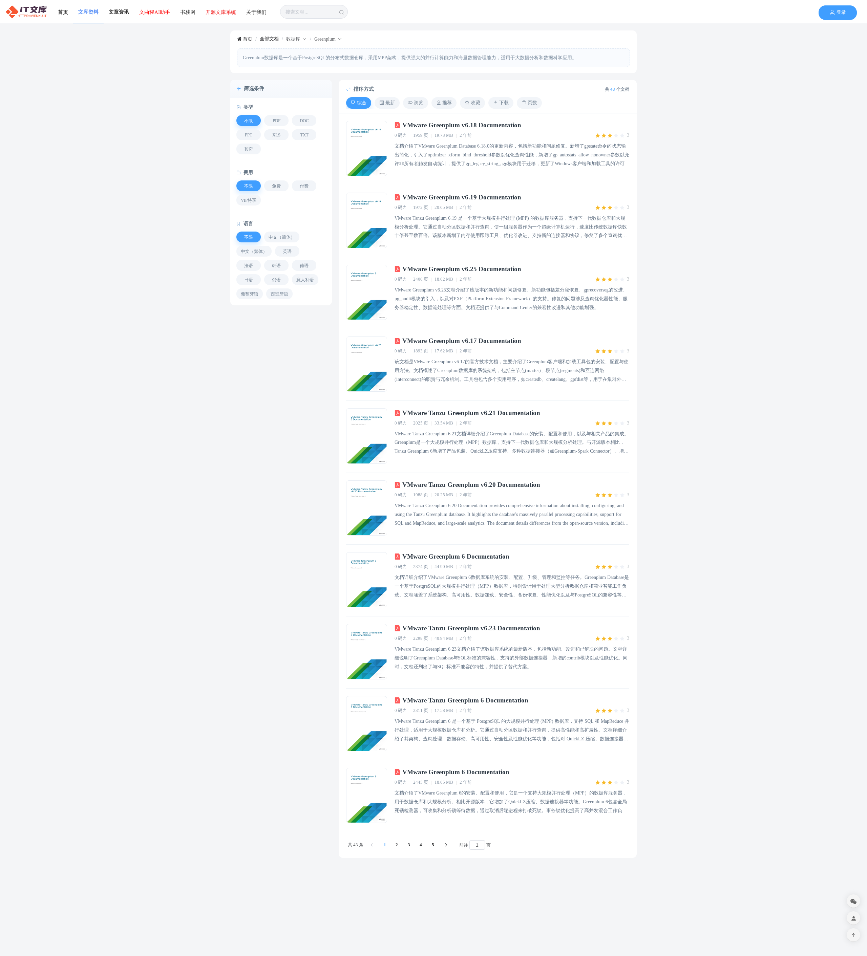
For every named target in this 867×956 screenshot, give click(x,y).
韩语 (276, 265)
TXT (304, 134)
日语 (248, 279)
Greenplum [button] (325, 39)
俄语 (276, 279)
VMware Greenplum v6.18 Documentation (461, 125)
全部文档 (269, 38)
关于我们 (256, 12)
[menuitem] (26, 12)
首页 (63, 12)
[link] (244, 39)
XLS (276, 134)
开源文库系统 (221, 12)
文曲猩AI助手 (154, 12)
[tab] (358, 103)
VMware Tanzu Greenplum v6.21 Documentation (470, 412)
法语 (248, 265)
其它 (248, 149)
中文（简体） (282, 237)
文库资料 (88, 12)
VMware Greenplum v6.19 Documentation (461, 197)
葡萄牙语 (249, 294)
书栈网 (187, 12)
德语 (304, 265)
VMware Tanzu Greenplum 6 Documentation (464, 700)
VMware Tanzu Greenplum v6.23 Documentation (470, 628)
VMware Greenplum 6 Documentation (455, 556)
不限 (248, 120)
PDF (276, 120)
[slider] (612, 135)
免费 (276, 186)
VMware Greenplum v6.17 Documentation (461, 340)
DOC (304, 120)
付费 (304, 186)
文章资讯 (119, 12)
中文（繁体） (254, 251)
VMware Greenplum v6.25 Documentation (461, 269)
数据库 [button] (293, 39)
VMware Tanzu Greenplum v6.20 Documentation (470, 484)
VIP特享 (248, 200)
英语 (287, 251)
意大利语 (305, 279)
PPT (248, 134)
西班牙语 (279, 294)
